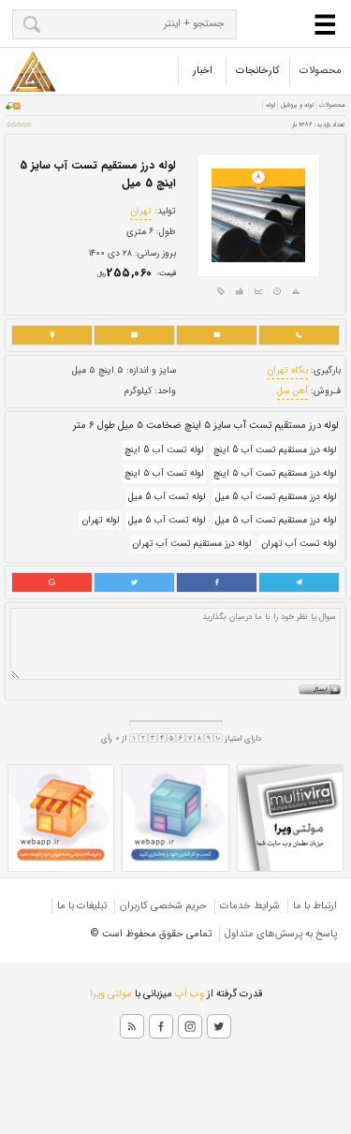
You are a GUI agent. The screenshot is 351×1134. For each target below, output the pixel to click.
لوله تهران (100, 520)
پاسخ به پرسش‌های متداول (281, 934)
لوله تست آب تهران (298, 544)
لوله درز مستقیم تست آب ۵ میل (275, 520)
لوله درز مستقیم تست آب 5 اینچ (274, 450)
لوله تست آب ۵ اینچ (163, 473)
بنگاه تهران (287, 370)
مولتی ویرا (111, 994)
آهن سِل (292, 391)
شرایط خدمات (250, 906)
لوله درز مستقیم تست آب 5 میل (275, 497)
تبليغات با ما (82, 906)
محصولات (321, 71)
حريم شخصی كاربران (163, 906)
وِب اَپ (188, 994)
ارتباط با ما (315, 906)
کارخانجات (258, 71)
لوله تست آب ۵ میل (166, 520)
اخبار (202, 71)
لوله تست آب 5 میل (166, 497)
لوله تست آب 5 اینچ (163, 450)
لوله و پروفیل (297, 105)
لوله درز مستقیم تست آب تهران (191, 544)
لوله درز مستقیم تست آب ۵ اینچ (274, 473)
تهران (141, 211)
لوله (270, 105)
